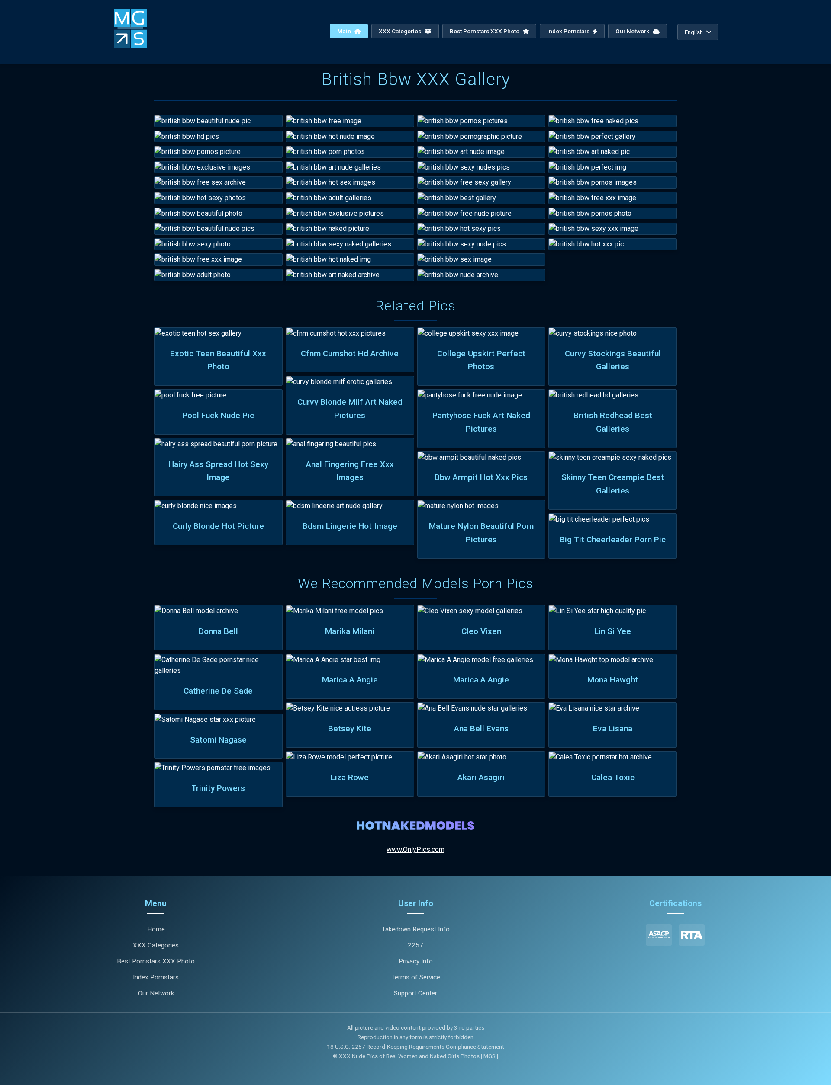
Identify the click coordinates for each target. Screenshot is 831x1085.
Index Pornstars (569, 31)
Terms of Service (415, 977)
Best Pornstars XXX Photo (485, 31)
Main (344, 31)
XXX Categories (400, 31)
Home (156, 929)
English (694, 32)
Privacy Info (416, 961)
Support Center (415, 993)
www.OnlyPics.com (415, 849)
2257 (415, 945)
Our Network (633, 31)
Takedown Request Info (416, 929)
